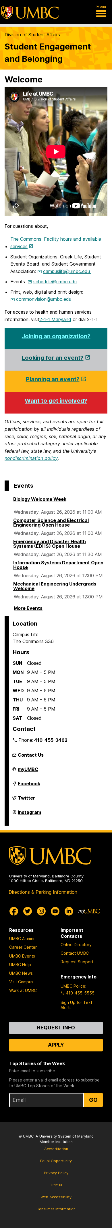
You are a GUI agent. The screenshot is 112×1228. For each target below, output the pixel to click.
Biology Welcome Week (39, 499)
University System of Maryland (66, 1136)
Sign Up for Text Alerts (76, 1005)
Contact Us (31, 755)
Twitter (26, 800)
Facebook (29, 786)
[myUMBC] (89, 911)
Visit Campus (21, 981)
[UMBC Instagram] (41, 911)
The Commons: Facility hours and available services (55, 242)
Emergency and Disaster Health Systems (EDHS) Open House (49, 544)
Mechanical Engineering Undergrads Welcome (54, 586)
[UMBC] (30, 12)
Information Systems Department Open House (58, 565)
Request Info (56, 1028)
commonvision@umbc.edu (43, 299)
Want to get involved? (56, 400)
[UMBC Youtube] (55, 911)
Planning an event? (53, 379)
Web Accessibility (56, 1197)
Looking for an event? (53, 357)
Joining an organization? (56, 336)
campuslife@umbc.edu (67, 271)
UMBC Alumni (21, 938)
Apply (56, 1045)
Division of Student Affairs (32, 34)
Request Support (77, 961)
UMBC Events (22, 956)
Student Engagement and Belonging (48, 52)
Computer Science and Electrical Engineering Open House (51, 522)
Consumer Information (56, 1209)
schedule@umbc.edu (55, 281)
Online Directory (76, 944)
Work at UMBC (23, 990)
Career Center (23, 947)
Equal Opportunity (56, 1161)
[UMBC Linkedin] (69, 911)
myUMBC (28, 771)
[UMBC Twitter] (27, 911)
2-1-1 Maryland (55, 319)
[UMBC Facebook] (13, 911)
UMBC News (21, 973)
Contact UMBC (75, 953)
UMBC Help (20, 964)
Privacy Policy (56, 1173)
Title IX (56, 1185)
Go (93, 1099)
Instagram (29, 814)
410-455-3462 (50, 740)
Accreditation (56, 1149)
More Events (28, 608)
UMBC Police (73, 986)
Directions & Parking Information (43, 892)
